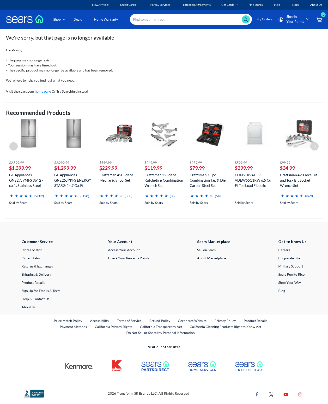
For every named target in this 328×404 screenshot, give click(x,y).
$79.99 (197, 168)
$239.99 (196, 162)
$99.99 (285, 162)
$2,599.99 (16, 162)
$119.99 (154, 168)
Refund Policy (159, 321)
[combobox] (191, 19)
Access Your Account (124, 250)
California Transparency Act (161, 327)
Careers (284, 250)
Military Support (290, 266)
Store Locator (32, 250)
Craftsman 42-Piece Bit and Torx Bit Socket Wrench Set (298, 180)
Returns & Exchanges (37, 266)
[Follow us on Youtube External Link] (286, 394)
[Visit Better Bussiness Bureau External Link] (33, 393)
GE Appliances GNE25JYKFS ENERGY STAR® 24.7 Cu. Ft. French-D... (72, 180)
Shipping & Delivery (36, 274)
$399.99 (244, 168)
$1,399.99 (20, 168)
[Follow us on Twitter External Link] (271, 394)
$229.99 (108, 168)
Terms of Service (129, 321)
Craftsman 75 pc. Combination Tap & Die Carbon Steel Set (208, 180)
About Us (29, 307)
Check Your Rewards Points (128, 258)
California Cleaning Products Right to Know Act (225, 327)
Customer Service (37, 241)
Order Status (31, 258)
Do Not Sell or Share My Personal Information (160, 333)
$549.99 (105, 162)
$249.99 (151, 162)
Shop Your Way (289, 282)
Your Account (120, 241)
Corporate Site (289, 258)
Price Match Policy (68, 321)
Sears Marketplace (214, 241)
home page (43, 91)
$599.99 (241, 162)
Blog (281, 291)
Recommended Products (38, 112)
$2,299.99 (61, 162)
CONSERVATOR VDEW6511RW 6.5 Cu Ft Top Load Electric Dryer (253, 180)
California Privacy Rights (113, 327)
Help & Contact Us (35, 299)
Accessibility (99, 321)
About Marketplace (211, 258)
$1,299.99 (65, 168)
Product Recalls (33, 282)
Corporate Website (192, 320)
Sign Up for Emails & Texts (41, 291)
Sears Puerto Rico (291, 274)
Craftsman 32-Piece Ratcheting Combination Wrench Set (164, 180)
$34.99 (287, 168)
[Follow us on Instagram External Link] (300, 394)
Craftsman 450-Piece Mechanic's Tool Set (116, 177)
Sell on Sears (206, 250)
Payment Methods (73, 327)
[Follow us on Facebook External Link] (257, 394)
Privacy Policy (225, 321)
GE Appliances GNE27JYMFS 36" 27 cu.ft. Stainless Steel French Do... (26, 180)
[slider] (21, 194)
